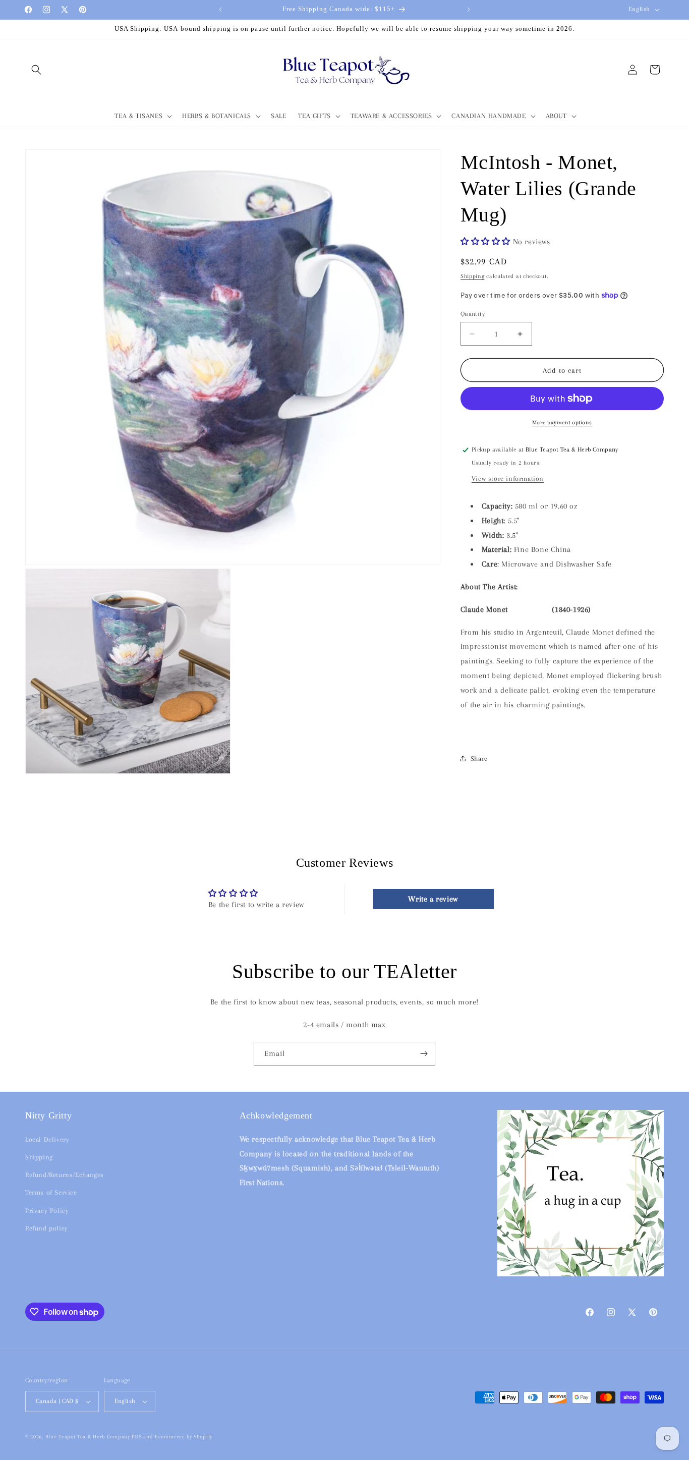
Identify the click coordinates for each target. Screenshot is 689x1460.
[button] (36, 70)
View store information (508, 478)
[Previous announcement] (220, 9)
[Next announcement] (468, 9)
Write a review (432, 899)
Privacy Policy (47, 1210)
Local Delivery (47, 1139)
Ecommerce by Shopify (183, 1436)
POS (136, 1436)
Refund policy (46, 1228)
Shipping (473, 276)
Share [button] (479, 758)
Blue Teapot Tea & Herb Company (87, 1436)
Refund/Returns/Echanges (64, 1174)
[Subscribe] (424, 1053)
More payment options (562, 422)
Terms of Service (51, 1192)
